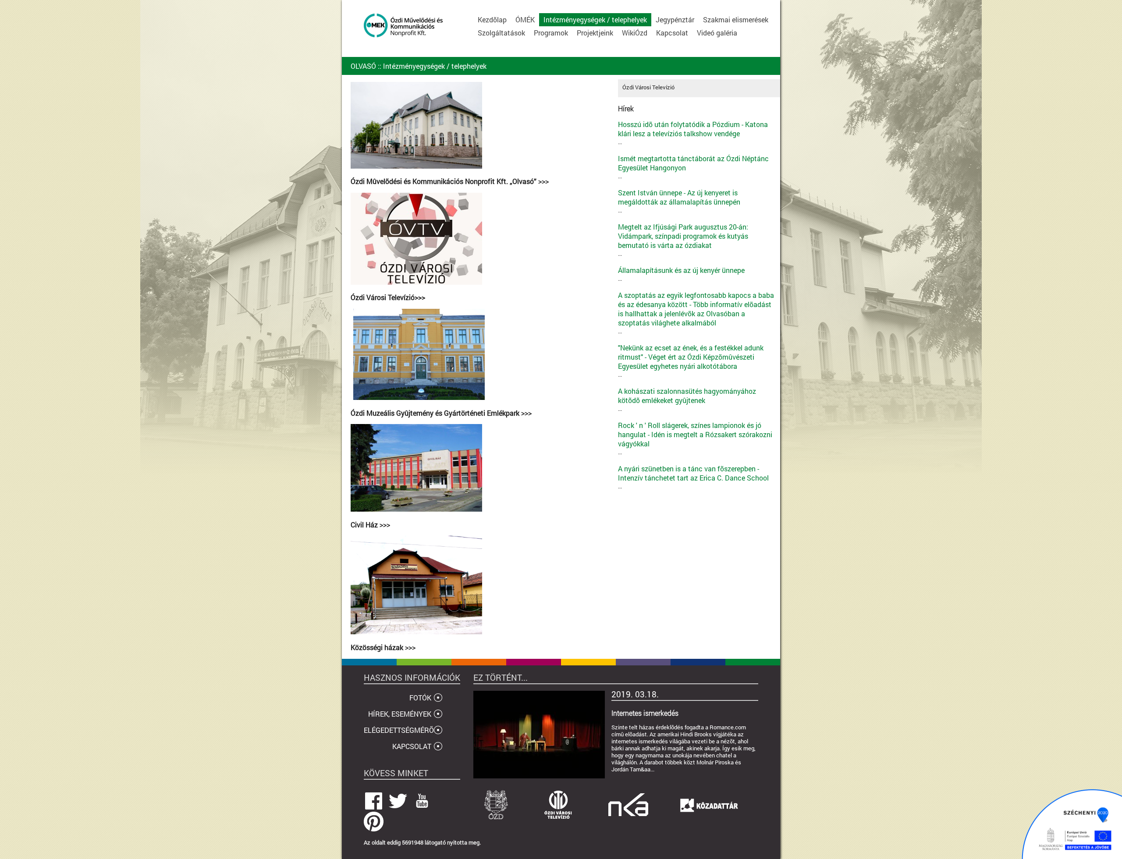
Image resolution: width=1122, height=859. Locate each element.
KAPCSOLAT (411, 746)
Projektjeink (595, 32)
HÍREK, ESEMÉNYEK (399, 713)
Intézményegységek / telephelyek (595, 19)
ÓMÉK (525, 19)
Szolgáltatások (501, 32)
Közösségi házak (378, 647)
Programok (551, 32)
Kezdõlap (492, 19)
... (693, 133)
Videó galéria (717, 32)
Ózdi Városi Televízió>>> (388, 297)
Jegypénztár (675, 19)
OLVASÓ (363, 66)
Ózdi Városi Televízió (648, 87)
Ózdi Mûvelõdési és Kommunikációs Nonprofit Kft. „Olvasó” (444, 181)
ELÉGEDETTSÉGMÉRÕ (399, 730)
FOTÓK (420, 697)
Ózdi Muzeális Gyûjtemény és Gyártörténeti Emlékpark (436, 413)
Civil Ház (365, 524)
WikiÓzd (634, 32)
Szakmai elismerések (735, 19)
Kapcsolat (672, 32)
